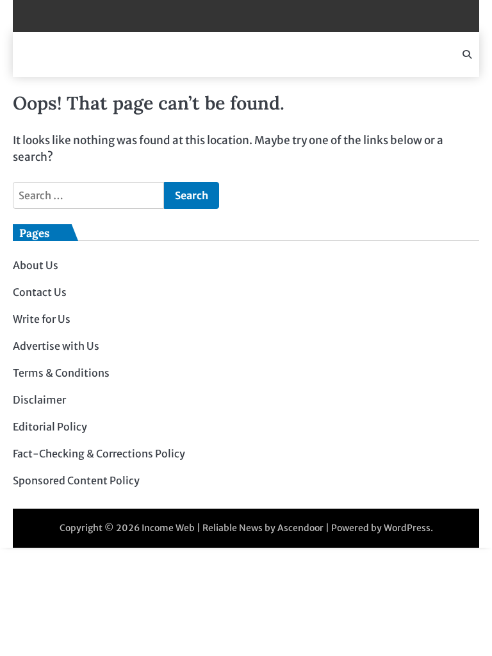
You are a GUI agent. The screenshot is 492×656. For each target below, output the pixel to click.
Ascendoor (300, 528)
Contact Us (40, 292)
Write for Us (41, 319)
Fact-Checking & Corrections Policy (99, 453)
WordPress (407, 528)
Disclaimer (39, 399)
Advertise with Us (56, 346)
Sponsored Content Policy (76, 480)
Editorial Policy (50, 426)
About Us (35, 265)
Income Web (168, 528)
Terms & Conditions (61, 372)
